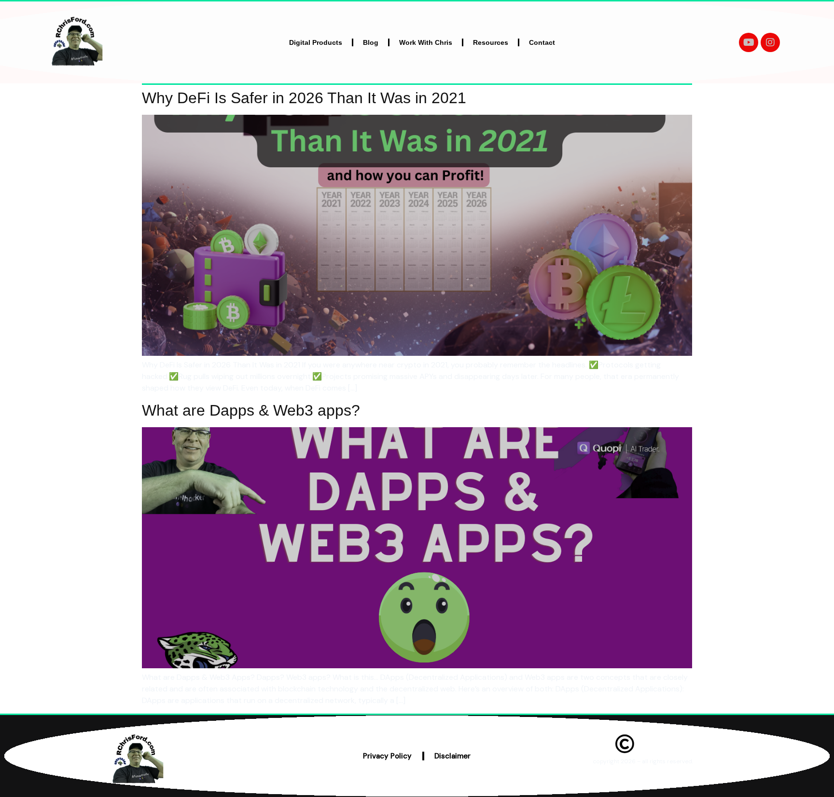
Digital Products (315, 42)
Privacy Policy (387, 756)
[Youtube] (748, 42)
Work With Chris (425, 42)
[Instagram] (770, 42)
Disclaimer (452, 756)
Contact (542, 42)
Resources (490, 42)
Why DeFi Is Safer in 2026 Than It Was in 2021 (304, 98)
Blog (370, 42)
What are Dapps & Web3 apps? (251, 410)
